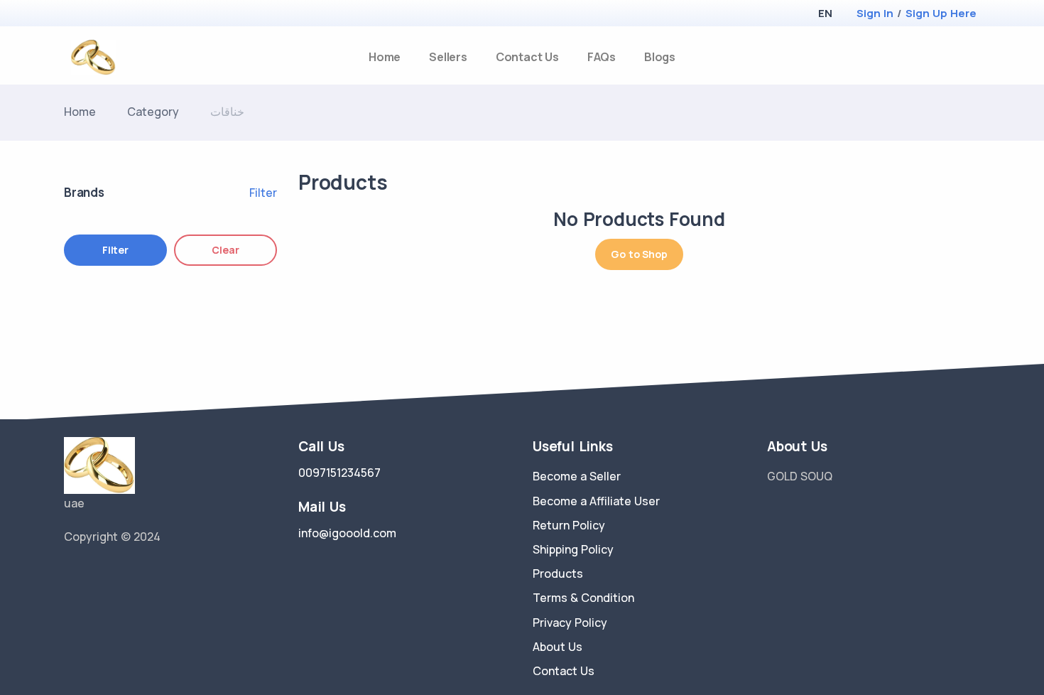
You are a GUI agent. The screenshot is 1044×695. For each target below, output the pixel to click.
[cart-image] (974, 57)
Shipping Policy (573, 549)
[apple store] (75, 14)
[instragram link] (112, 573)
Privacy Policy (570, 622)
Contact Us (527, 57)
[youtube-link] (133, 573)
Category (153, 111)
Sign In (875, 13)
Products (558, 573)
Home (385, 57)
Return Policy (569, 525)
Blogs (659, 57)
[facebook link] (91, 573)
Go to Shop (639, 254)
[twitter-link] (69, 573)
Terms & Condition (583, 597)
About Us (557, 646)
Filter (263, 192)
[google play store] (99, 14)
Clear (225, 250)
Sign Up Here (941, 13)
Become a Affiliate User (596, 501)
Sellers (448, 57)
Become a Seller (577, 476)
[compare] (951, 57)
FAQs (601, 57)
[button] (825, 13)
